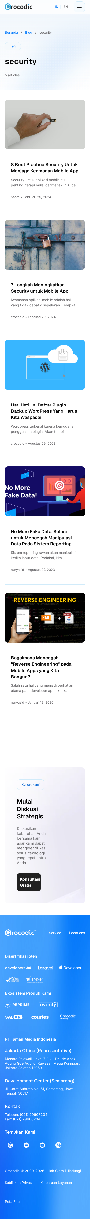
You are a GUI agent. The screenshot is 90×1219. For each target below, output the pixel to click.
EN (66, 7)
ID (56, 7)
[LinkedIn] (26, 1145)
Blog (28, 32)
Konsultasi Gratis (30, 882)
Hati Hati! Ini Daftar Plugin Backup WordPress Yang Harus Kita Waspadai (44, 411)
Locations (77, 933)
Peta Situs (13, 1201)
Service (55, 933)
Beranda (11, 32)
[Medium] (58, 1145)
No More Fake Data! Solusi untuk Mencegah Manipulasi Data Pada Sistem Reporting (41, 538)
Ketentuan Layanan (56, 1182)
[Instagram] (10, 1145)
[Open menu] (79, 6)
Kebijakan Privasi (18, 1182)
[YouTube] (42, 1145)
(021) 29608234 (34, 1114)
